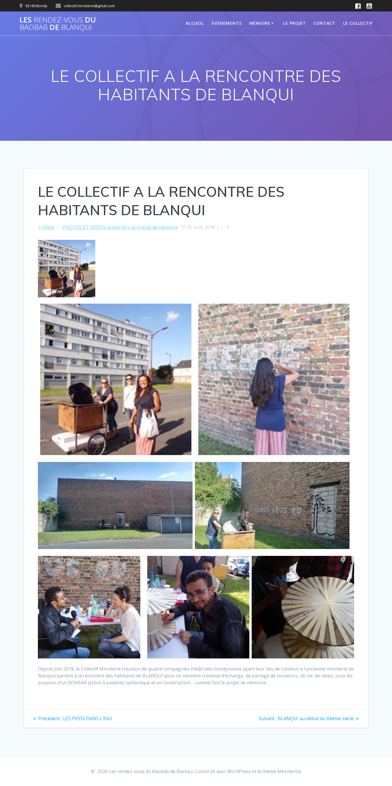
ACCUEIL (195, 23)
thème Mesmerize (281, 771)
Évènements (227, 23)
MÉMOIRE (259, 23)
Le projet (294, 23)
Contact (324, 23)
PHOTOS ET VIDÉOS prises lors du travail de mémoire (120, 227)
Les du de (58, 23)
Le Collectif (358, 23)
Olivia (48, 227)
